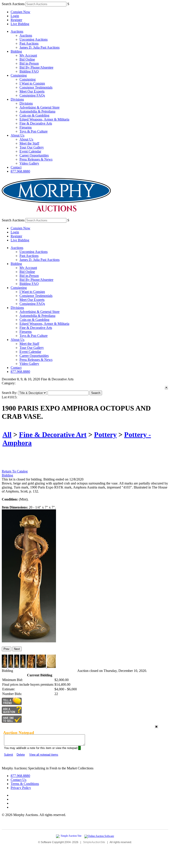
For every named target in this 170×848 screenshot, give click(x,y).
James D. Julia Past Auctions (39, 47)
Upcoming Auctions (33, 39)
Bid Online (27, 59)
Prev (7, 649)
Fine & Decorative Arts (35, 123)
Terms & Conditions (25, 784)
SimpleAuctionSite (94, 842)
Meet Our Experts (31, 91)
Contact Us (18, 780)
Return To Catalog (15, 471)
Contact (16, 167)
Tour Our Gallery (31, 147)
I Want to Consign (32, 83)
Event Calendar (30, 151)
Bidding (16, 51)
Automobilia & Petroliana (37, 111)
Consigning (19, 75)
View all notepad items (43, 754)
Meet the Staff (29, 143)
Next (17, 649)
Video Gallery (29, 163)
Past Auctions (29, 43)
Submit (8, 754)
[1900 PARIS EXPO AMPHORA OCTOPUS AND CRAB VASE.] (29, 641)
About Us (17, 135)
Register (16, 20)
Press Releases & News (35, 159)
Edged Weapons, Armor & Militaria (44, 119)
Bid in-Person (29, 63)
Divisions (17, 99)
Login (15, 16)
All (7, 435)
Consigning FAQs (32, 95)
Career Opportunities (34, 155)
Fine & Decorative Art (53, 435)
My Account (28, 55)
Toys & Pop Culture (33, 131)
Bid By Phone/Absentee (36, 67)
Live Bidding (20, 24)
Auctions (17, 31)
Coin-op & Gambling (34, 115)
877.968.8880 (20, 171)
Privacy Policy (21, 788)
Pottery (105, 435)
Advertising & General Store (39, 107)
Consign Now (20, 12)
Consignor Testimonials (35, 87)
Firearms (25, 127)
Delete (21, 754)
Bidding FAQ (29, 71)
